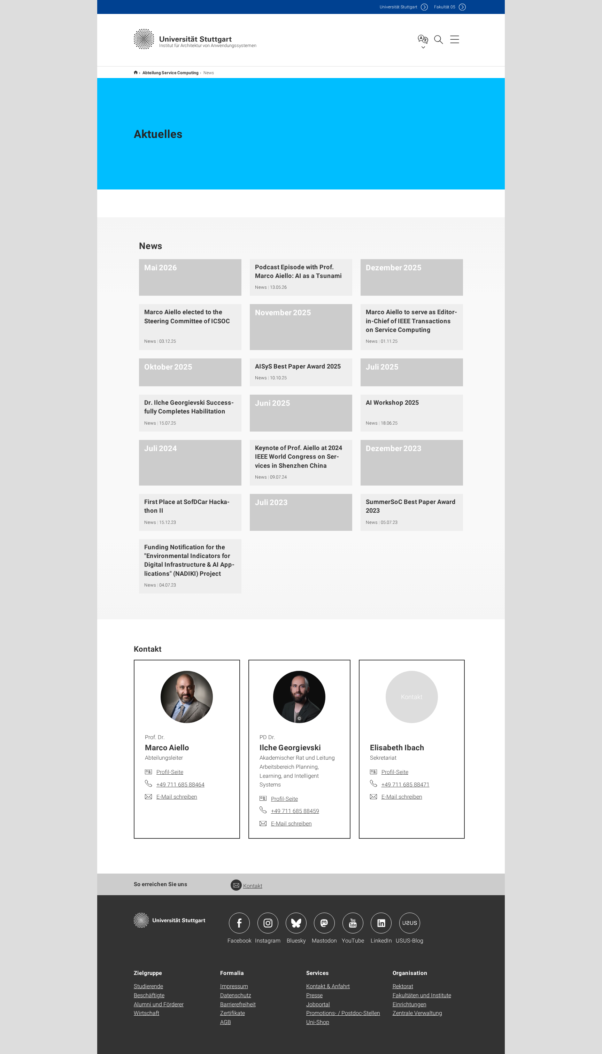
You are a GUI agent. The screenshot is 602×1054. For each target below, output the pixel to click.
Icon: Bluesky (296, 923)
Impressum (234, 986)
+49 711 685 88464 (180, 784)
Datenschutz (235, 995)
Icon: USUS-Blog (409, 923)
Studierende (148, 986)
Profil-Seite (169, 771)
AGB (225, 1021)
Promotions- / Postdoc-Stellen (343, 1012)
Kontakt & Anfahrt (328, 986)
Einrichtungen (409, 1004)
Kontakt (252, 885)
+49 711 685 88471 (405, 784)
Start (136, 72)
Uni (398, 6)
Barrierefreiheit (238, 1004)
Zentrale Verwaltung (417, 1012)
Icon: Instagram (267, 923)
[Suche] (438, 39)
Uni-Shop (317, 1021)
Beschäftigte (149, 995)
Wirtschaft (146, 1012)
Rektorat (403, 986)
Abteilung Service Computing (170, 72)
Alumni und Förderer (159, 1004)
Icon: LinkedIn (381, 923)
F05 (444, 6)
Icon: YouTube (352, 923)
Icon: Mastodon (324, 923)
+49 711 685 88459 (295, 810)
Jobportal (318, 1004)
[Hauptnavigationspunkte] (454, 39)
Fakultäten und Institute (422, 995)
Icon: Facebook (239, 923)
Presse (314, 995)
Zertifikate (232, 1012)
